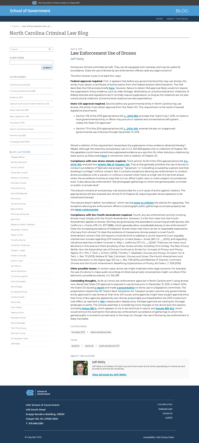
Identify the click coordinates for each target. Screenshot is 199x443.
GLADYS (168, 417)
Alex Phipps (16, 287)
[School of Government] (38, 392)
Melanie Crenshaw (20, 178)
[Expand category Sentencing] (51, 135)
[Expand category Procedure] (51, 123)
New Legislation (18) (19, 116)
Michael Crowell (18, 183)
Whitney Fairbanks (20, 214)
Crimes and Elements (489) (23, 91)
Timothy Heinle (18, 240)
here (111, 88)
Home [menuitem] (159, 19)
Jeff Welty (77, 59)
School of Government (30, 10)
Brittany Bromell (19, 162)
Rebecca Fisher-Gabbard (23, 224)
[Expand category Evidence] (51, 97)
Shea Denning (18, 188)
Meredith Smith (18, 318)
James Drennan (18, 204)
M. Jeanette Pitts (19, 292)
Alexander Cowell (19, 173)
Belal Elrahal (17, 209)
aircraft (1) (75, 346)
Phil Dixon (16, 199)
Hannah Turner (18, 333)
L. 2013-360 (131, 116)
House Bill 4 (89, 308)
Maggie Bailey (18, 157)
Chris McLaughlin (19, 276)
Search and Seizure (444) (101, 332)
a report (99, 287)
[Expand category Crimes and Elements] (51, 91)
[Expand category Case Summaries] (51, 85)
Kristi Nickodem (18, 281)
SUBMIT (47, 68)
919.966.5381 (36, 423)
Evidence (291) (16, 97)
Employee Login (165, 409)
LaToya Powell (17, 297)
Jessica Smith (17, 313)
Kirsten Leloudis (18, 256)
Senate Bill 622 (165, 308)
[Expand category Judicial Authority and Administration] (51, 104)
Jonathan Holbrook (20, 245)
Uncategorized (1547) (20, 142)
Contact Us (167, 413)
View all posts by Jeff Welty (109, 374)
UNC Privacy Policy (165, 437)
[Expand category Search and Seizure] (51, 129)
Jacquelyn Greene (19, 230)
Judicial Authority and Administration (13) (29, 104)
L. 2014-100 (131, 128)
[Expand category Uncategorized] (51, 142)
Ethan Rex (16, 302)
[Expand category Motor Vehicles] (51, 110)
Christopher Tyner (19, 338)
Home (15, 26)
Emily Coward (17, 167)
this (102, 301)
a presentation (126, 287)
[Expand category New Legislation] (51, 116)
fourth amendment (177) (109, 346)
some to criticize (143, 202)
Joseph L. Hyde (18, 250)
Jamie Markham (18, 271)
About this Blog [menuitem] (177, 19)
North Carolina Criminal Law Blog (49, 33)
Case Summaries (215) (20, 85)
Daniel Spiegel (18, 323)
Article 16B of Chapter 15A (114, 164)
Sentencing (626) (18, 135)
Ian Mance (16, 266)
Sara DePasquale (19, 193)
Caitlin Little (17, 261)
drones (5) (89, 346)
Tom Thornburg (18, 328)
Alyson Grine (17, 235)
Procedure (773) (78, 332)
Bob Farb (15, 219)
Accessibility (149, 437)
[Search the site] (48, 49)
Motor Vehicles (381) (19, 110)
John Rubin (16, 307)
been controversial (86, 209)
